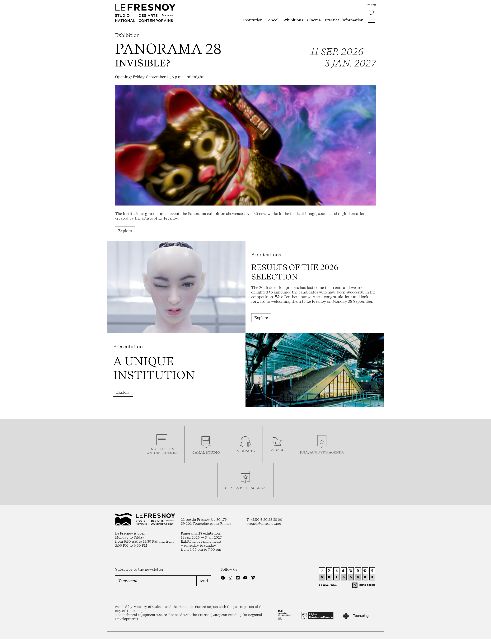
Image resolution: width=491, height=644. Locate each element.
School (272, 20)
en (374, 5)
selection (166, 453)
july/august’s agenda (322, 452)
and (151, 453)
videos (277, 450)
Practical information (344, 20)
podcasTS (245, 451)
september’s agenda (245, 488)
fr (368, 5)
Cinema (314, 20)
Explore (125, 230)
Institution (253, 20)
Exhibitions (292, 20)
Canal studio (206, 452)
